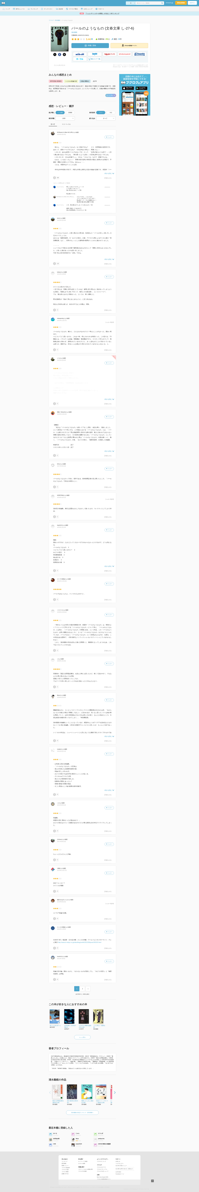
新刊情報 (64, 1163)
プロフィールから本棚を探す (85, 1169)
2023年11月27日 (62, 320)
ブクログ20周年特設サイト (104, 1179)
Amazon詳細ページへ (131, 45)
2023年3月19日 (61, 220)
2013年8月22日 (61, 902)
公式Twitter (118, 1171)
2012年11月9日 (61, 929)
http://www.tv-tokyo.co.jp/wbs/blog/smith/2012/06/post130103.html (79, 942)
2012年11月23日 (62, 581)
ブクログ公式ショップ (102, 1171)
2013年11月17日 (62, 870)
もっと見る (110, 95)
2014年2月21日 (61, 497)
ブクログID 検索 (82, 1171)
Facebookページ (120, 1174)
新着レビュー (65, 1165)
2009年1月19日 (61, 661)
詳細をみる (108, 178)
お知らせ (118, 1161)
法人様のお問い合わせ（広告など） (125, 1168)
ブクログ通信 (65, 1171)
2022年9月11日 (61, 751)
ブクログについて (101, 1161)
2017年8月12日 (61, 841)
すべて (53, 124)
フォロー (109, 137)
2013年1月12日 (61, 527)
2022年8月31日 (61, 805)
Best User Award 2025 (102, 1177)
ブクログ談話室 (66, 1167)
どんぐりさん (60, 187)
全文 (111, 112)
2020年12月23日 (62, 414)
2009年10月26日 (62, 612)
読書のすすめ (65, 1173)
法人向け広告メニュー (121, 1165)
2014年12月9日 (61, 274)
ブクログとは (169, 3)
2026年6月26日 (61, 697)
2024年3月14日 (61, 134)
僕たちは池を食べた (55, 1025)
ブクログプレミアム (102, 1169)
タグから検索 (81, 1163)
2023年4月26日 (61, 360)
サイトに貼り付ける (59, 65)
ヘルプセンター (120, 1163)
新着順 (70, 112)
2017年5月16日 (61, 466)
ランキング (64, 1161)
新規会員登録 (181, 3)
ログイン (192, 3)
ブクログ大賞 (65, 1169)
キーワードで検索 (82, 1161)
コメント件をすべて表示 (61, 183)
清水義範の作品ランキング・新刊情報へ (82, 1112)
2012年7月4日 (61, 958)
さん (66, 132)
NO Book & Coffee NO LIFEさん (65, 196)
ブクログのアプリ (101, 1167)
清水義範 (74, 32)
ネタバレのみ (66, 124)
